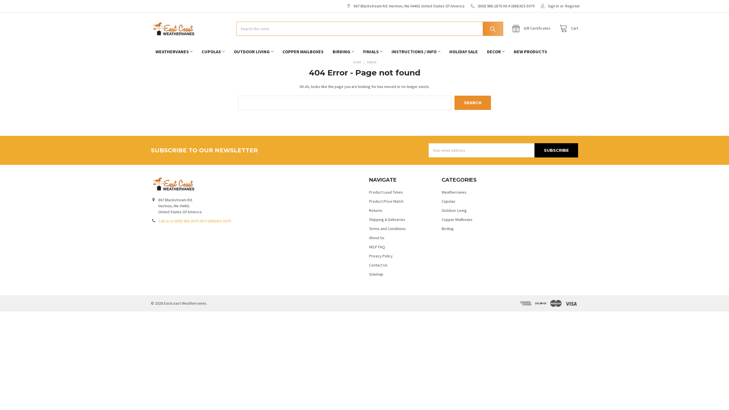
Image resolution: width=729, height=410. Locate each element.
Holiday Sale (463, 51)
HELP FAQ (377, 246)
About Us (376, 237)
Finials (371, 51)
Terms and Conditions (387, 228)
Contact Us (378, 265)
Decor (494, 51)
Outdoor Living (252, 51)
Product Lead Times (386, 192)
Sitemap (376, 274)
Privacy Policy (381, 256)
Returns (375, 210)
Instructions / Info (414, 51)
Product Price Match (386, 201)
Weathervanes (172, 51)
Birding (341, 51)
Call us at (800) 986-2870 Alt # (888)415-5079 (194, 221)
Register (572, 6)
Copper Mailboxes (302, 51)
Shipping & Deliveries (387, 219)
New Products (530, 51)
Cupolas (211, 51)
